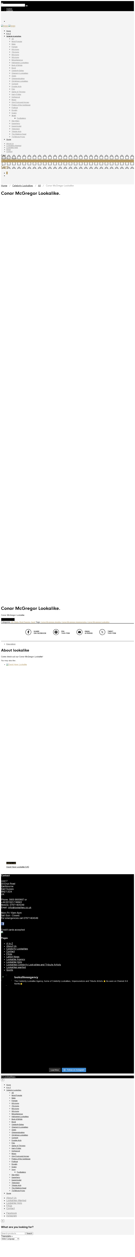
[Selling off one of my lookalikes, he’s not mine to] (118, 995)
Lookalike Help (12, 148)
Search (29, 1234)
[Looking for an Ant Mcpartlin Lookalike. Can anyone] (51, 993)
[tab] (70, 644)
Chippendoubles (18, 79)
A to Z (8, 34)
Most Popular (17, 41)
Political (15, 108)
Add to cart (11, 863)
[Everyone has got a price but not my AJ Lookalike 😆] (17, 1055)
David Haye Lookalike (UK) (17, 867)
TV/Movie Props (18, 137)
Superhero (16, 124)
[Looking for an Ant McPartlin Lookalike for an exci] (17, 995)
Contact (9, 152)
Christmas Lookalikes (20, 81)
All (13, 39)
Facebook (9, 9)
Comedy (15, 84)
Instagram (9, 10)
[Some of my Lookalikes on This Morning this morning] (84, 1040)
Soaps (14, 113)
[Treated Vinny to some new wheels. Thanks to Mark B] (84, 1026)
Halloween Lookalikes (20, 63)
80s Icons (15, 55)
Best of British (17, 65)
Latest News (12, 956)
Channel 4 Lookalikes (20, 73)
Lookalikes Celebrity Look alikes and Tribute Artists (33, 964)
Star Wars (15, 121)
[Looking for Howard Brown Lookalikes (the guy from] (118, 1026)
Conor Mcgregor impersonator (74, 622)
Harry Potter (16, 94)
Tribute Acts (16, 131)
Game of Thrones (18, 92)
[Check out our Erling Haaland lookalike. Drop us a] (51, 1028)
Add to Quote (8, 619)
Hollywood (16, 97)
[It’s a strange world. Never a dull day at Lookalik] (118, 1056)
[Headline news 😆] (118, 1004)
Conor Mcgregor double (51, 622)
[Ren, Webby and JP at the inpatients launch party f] (17, 1007)
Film (13, 89)
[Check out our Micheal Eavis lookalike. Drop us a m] (17, 1044)
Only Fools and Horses (20, 102)
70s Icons (15, 52)
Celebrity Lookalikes (13, 36)
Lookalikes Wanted (13, 146)
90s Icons (15, 57)
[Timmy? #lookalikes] (84, 990)
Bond (14, 68)
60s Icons (15, 49)
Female (15, 47)
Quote (8, 139)
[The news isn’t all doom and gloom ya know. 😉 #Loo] (84, 1007)
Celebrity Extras (18, 71)
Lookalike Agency (15, 959)
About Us (10, 144)
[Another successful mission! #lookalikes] (51, 1040)
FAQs (8, 150)
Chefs (14, 76)
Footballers (21, 118)
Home (8, 31)
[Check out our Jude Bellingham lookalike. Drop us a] (17, 1028)
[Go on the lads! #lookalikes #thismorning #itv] (118, 1040)
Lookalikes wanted (16, 967)
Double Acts (16, 86)
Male (14, 44)
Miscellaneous (17, 60)
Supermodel (16, 126)
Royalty (14, 110)
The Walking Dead (19, 134)
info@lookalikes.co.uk (19, 907)
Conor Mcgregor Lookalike (98, 622)
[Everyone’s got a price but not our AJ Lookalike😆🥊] (51, 1055)
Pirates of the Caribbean (21, 105)
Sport (14, 116)
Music (14, 100)
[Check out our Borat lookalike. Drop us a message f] (84, 1059)
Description (11, 644)
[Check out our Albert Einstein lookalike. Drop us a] (51, 1011)
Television (16, 129)
